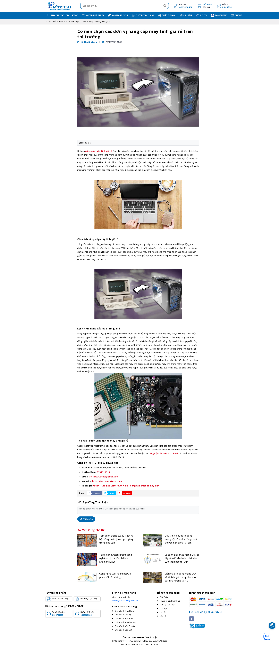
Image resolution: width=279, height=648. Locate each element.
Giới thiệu (164, 597)
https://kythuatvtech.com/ (107, 481)
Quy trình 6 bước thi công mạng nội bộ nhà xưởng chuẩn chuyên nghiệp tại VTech (181, 539)
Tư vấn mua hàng (59, 613)
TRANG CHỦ (50, 21)
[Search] (165, 6)
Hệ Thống (89, 599)
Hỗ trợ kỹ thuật (87, 613)
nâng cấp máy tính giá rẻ (98, 150)
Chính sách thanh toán (125, 622)
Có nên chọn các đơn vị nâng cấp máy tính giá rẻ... (90, 21)
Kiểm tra (227, 5)
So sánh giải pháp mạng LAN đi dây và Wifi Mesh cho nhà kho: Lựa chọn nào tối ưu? (182, 558)
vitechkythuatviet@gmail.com (103, 476)
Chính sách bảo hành (124, 618)
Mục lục (86, 142)
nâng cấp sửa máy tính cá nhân (164, 453)
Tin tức (62, 21)
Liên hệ (163, 616)
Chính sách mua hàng (124, 611)
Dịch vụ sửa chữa (168, 604)
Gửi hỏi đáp (87, 519)
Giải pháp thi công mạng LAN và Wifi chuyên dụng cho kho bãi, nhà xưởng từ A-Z (180, 577)
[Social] (191, 618)
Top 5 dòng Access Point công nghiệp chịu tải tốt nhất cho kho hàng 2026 (115, 558)
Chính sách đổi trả (123, 614)
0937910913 (103, 472)
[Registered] (197, 625)
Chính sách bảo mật (123, 630)
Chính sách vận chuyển (125, 626)
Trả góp (163, 608)
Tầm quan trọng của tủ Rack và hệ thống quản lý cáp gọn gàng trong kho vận (116, 539)
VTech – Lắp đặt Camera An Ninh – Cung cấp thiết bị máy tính (125, 485)
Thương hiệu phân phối (170, 601)
